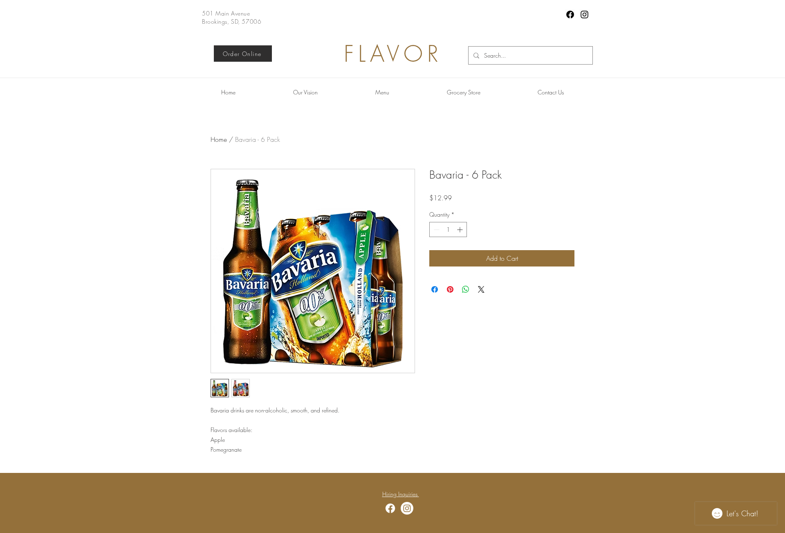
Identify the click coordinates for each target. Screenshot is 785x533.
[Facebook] (570, 14)
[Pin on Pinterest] (450, 289)
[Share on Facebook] (435, 289)
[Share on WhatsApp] (466, 289)
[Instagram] (584, 14)
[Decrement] (436, 229)
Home (219, 139)
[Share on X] (481, 289)
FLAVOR (393, 54)
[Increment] (460, 229)
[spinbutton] (448, 229)
